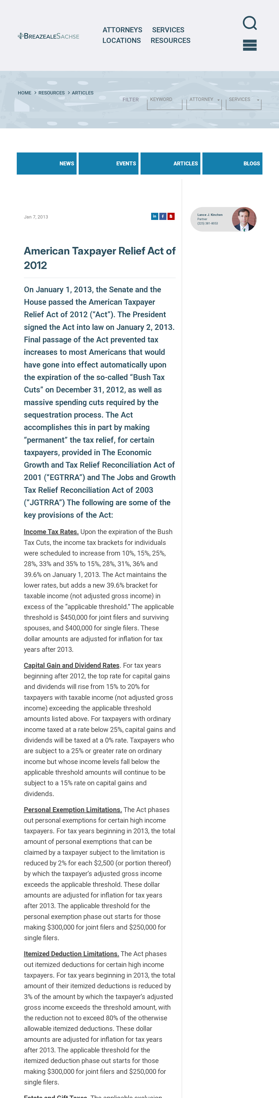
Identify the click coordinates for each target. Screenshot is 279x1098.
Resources (171, 40)
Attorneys (122, 30)
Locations (122, 40)
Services (168, 30)
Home (24, 93)
